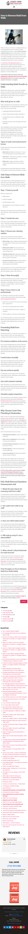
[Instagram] (23, 927)
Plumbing (5, 616)
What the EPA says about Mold (11, 816)
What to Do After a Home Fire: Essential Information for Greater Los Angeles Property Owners (14, 644)
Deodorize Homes (7, 781)
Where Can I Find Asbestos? (10, 798)
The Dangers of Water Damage (11, 786)
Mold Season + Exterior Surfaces (11, 822)
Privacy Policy (7, 911)
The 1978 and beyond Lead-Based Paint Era (14, 810)
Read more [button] (5, 850)
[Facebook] (4, 927)
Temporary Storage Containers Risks (12, 806)
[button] (14, 7)
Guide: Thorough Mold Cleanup (11, 766)
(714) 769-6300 (14, 866)
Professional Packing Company (11, 792)
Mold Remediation (7, 614)
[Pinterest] (18, 927)
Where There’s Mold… (8, 820)
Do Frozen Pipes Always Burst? (11, 705)
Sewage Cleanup (7, 618)
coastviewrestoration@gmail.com (15, 915)
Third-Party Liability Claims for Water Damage (15, 718)
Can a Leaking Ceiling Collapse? (11, 631)
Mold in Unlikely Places (9, 814)
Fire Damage (6, 610)
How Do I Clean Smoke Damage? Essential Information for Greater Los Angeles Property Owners (14, 649)
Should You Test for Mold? (10, 818)
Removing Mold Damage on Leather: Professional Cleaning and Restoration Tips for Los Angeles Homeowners (15, 693)
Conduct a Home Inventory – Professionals (14, 784)
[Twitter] (10, 927)
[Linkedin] (7, 927)
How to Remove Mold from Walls (11, 703)
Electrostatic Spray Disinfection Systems (13, 812)
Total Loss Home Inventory (10, 808)
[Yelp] (15, 927)
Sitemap (22, 911)
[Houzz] (21, 927)
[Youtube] (12, 927)
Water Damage (6, 621)
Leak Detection (7, 612)
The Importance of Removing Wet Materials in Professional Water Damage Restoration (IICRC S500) (15, 741)
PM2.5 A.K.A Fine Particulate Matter (12, 802)
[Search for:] (10, 602)
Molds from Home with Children (11, 779)
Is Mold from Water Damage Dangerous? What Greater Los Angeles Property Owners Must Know (15, 664)
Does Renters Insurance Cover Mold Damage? (15, 697)
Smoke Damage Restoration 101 (11, 760)
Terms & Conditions (15, 911)
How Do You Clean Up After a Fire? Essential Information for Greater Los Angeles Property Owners (14, 638)
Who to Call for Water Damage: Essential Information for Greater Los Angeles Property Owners (14, 655)
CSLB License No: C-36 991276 (14, 923)
